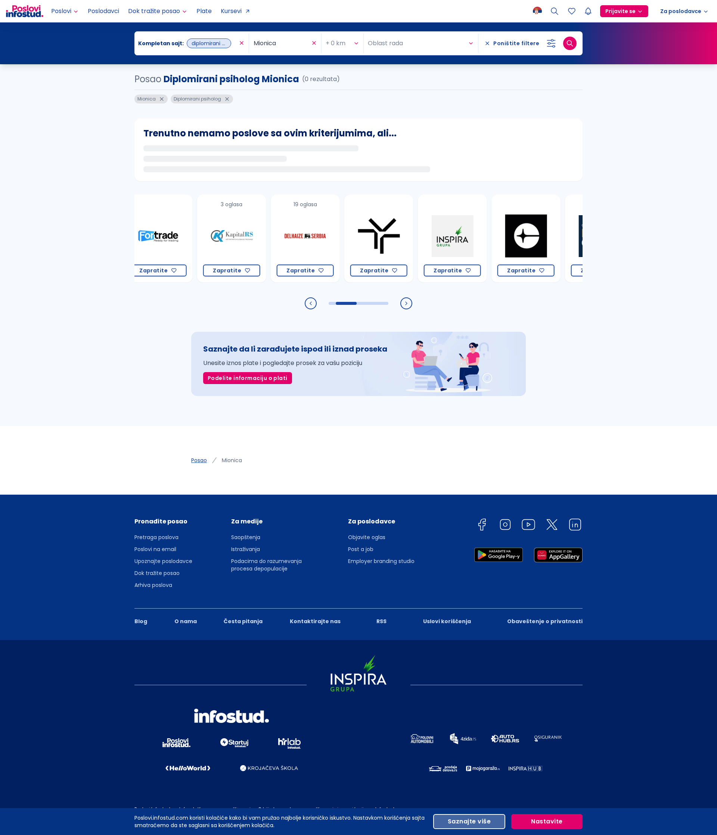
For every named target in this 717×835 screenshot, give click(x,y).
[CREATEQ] (504, 238)
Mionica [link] (232, 460)
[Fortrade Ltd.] (136, 238)
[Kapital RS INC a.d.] (210, 238)
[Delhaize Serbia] (284, 238)
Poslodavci (103, 11)
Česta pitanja (243, 621)
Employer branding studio (381, 561)
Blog (140, 621)
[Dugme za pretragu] (570, 43)
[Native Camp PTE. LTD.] (578, 238)
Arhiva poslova (153, 585)
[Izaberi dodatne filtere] (551, 43)
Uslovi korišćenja (447, 621)
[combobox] (188, 43)
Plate (204, 11)
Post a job (360, 549)
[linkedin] (575, 526)
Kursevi (231, 11)
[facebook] (481, 526)
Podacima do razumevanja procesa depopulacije (266, 564)
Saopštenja (245, 537)
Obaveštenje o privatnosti (545, 621)
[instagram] (505, 526)
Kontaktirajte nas (315, 621)
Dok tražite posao (157, 573)
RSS (381, 621)
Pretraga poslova (156, 537)
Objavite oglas (366, 537)
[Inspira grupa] (431, 238)
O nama (185, 621)
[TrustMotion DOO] (357, 238)
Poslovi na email (155, 549)
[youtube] (528, 526)
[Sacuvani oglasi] (572, 11)
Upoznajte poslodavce (163, 561)
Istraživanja (245, 549)
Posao (199, 460)
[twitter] (551, 526)
